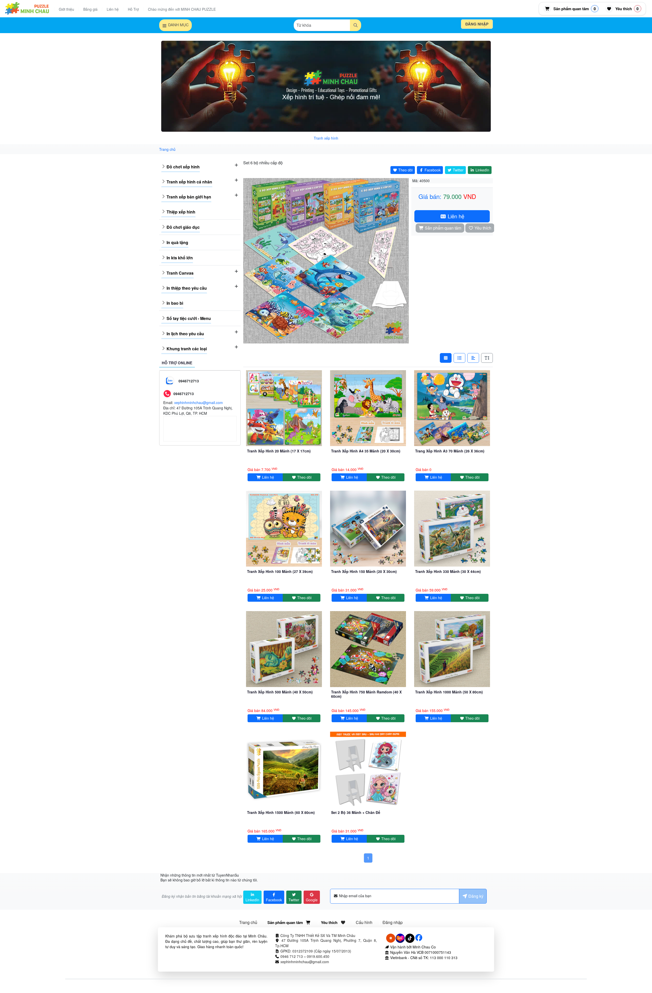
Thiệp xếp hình (181, 212)
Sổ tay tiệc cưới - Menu (189, 318)
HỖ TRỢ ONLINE (177, 363)
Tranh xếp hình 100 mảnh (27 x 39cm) (280, 571)
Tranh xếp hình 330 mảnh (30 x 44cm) (448, 571)
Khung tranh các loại (187, 349)
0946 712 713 (291, 956)
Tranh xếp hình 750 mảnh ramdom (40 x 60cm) (366, 694)
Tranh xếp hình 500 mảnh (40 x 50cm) (280, 691)
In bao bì (175, 303)
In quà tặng (177, 242)
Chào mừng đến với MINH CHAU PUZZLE (182, 9)
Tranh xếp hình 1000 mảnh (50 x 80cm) (449, 691)
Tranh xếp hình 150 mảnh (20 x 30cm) (364, 571)
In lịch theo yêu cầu (185, 334)
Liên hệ (113, 9)
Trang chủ (248, 922)
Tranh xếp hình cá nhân (189, 182)
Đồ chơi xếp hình (183, 167)
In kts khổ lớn (180, 258)
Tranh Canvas (180, 273)
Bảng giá (90, 9)
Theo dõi (303, 477)
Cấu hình (364, 922)
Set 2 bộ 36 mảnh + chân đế (355, 812)
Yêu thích (482, 228)
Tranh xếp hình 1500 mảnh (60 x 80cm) (281, 812)
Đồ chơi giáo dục (183, 227)
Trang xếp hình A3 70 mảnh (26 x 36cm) (449, 450)
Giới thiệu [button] (66, 9)
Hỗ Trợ (133, 9)
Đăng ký (475, 896)
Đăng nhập (476, 24)
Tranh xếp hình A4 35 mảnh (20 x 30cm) (365, 450)
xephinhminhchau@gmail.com (198, 402)
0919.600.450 (318, 956)
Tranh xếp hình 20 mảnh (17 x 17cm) (279, 450)
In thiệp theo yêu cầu (187, 288)
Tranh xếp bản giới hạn (189, 197)
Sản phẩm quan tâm (442, 228)
